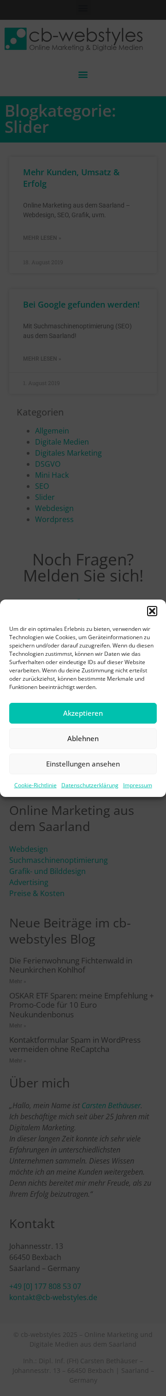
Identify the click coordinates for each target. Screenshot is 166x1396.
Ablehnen (83, 738)
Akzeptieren (83, 713)
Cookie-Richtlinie (35, 785)
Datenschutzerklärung (90, 785)
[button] (152, 611)
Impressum (137, 785)
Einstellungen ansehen (83, 763)
